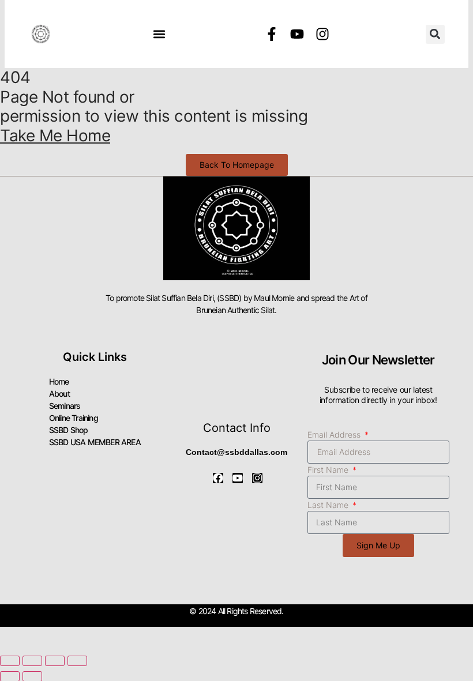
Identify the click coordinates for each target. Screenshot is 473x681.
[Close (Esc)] (77, 661)
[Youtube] (297, 34)
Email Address (335, 434)
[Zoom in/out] (10, 661)
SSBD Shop (68, 430)
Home (59, 381)
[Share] (55, 661)
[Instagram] (322, 34)
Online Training (73, 418)
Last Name (329, 505)
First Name (329, 470)
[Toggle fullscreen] (32, 661)
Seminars (65, 406)
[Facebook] (218, 478)
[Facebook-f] (272, 34)
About (59, 393)
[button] (158, 34)
